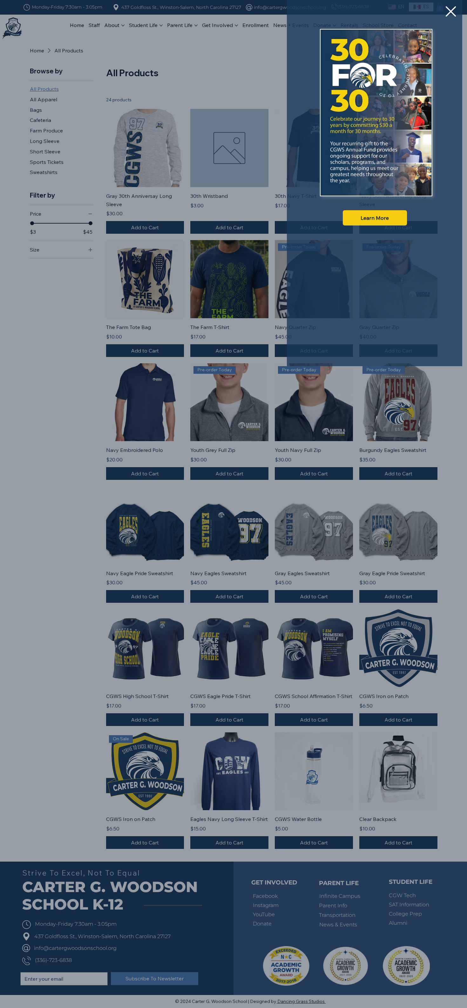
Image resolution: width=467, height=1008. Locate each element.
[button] (451, 11)
